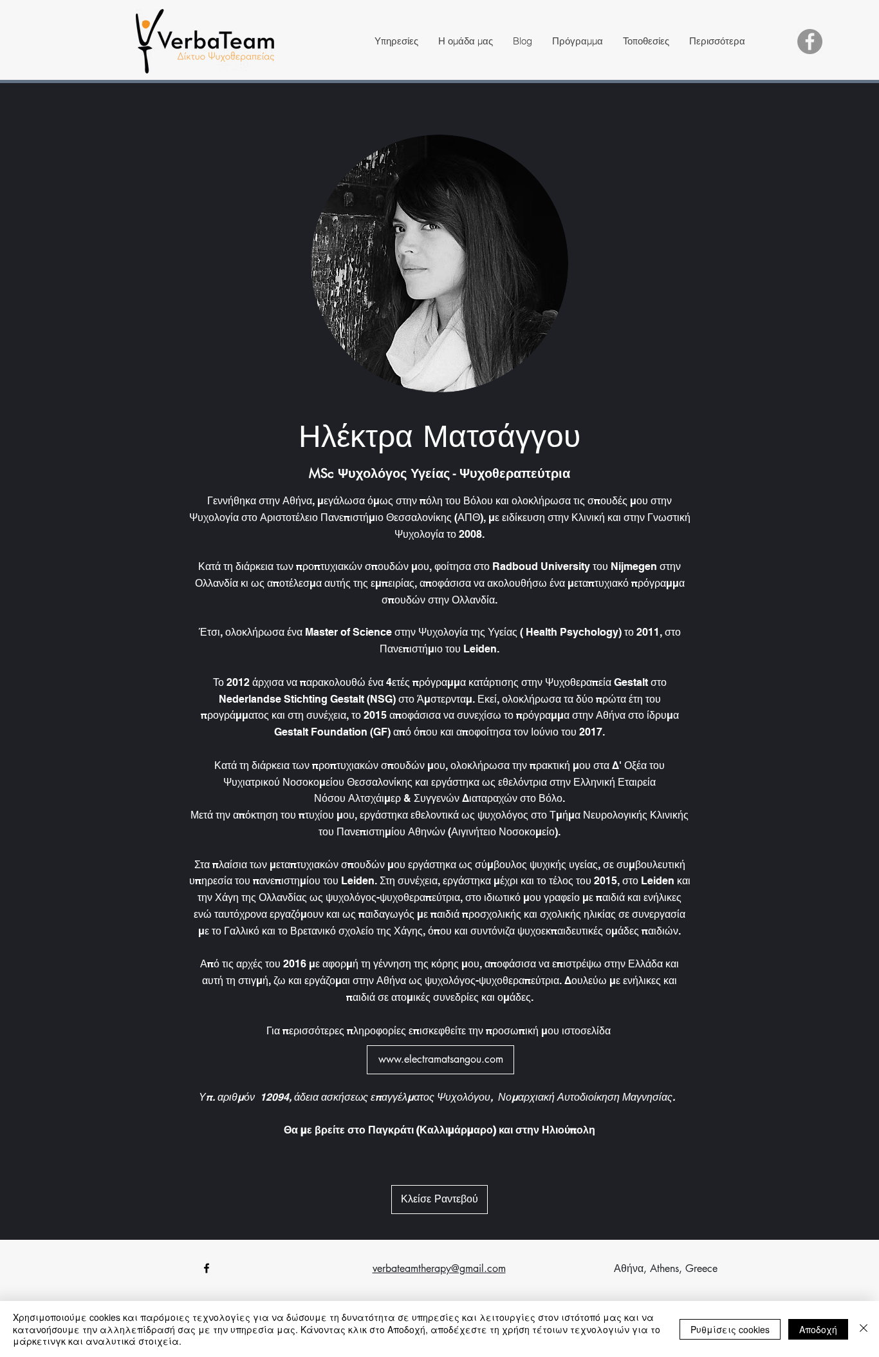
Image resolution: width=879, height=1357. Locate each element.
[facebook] (206, 1268)
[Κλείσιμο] (863, 1329)
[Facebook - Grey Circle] (809, 41)
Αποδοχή (818, 1329)
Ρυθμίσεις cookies (730, 1329)
